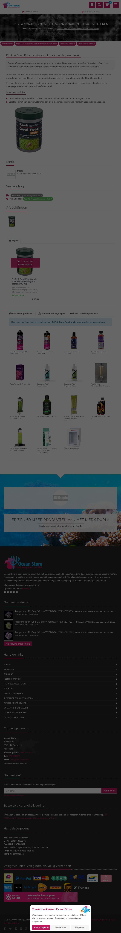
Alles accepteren (41, 927)
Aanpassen (80, 927)
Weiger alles (60, 927)
